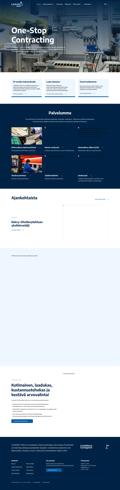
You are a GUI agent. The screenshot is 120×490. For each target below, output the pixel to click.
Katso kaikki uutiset (100, 199)
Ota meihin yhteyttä (52, 470)
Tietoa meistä (30, 463)
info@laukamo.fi (85, 467)
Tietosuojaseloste (36, 482)
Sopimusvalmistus (16, 467)
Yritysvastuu (29, 470)
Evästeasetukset (46, 482)
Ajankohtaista (15, 473)
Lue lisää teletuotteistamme (20, 421)
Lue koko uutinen (16, 230)
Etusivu (13, 463)
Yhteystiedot (29, 473)
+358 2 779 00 (84, 469)
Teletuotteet (29, 467)
